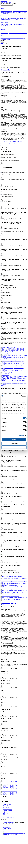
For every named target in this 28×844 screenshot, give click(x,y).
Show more (3, 385)
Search (3, 3)
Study (2, 8)
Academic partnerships (14, 33)
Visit (24, 38)
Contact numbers (7, 814)
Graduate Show (6, 70)
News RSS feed (6, 813)
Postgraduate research (11, 18)
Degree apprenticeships (16, 31)
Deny (14, 447)
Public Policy (15, 19)
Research (3, 16)
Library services (16, 12)
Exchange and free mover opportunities (17, 25)
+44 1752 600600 (7, 827)
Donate (20, 33)
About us (5, 812)
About (2, 35)
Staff (2, 41)
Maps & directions (7, 828)
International (4, 22)
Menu (8, 3)
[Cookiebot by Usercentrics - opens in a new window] (21, 396)
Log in (13, 3)
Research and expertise (8, 807)
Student (3, 40)
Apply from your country (13, 24)
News (22, 38)
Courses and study (7, 804)
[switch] (25, 422)
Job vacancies (6, 830)
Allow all (14, 439)
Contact (8, 39)
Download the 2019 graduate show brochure (12, 141)
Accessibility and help (8, 816)
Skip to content (4, 1)
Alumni (19, 38)
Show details (21, 435)
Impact (5, 18)
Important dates (22, 12)
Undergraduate (7, 11)
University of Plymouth (8, 822)
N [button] (1, 162)
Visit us (5, 829)
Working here (3, 39)
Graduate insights (6, 799)
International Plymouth (8, 806)
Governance (14, 38)
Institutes (2, 18)
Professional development (21, 11)
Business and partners (7, 809)
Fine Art (8, 796)
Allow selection (14, 443)
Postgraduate (13, 11)
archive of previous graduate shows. (15, 143)
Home (2, 43)
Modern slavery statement (8, 817)
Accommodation (8, 12)
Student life (3, 12)
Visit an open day (4, 13)
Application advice (4, 24)
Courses (2, 11)
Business (3, 29)
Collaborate (24, 33)
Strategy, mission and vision (6, 38)
